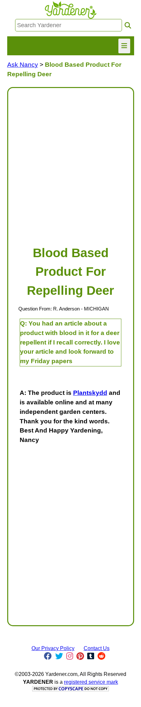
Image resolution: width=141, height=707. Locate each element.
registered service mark (91, 682)
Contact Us (97, 648)
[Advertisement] (70, 163)
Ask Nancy (22, 64)
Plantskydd (90, 392)
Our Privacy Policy (52, 648)
